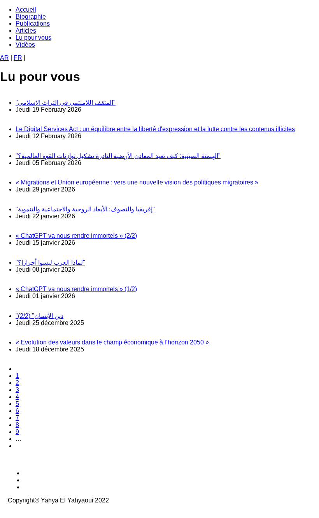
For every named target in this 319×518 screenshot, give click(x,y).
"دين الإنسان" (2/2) (39, 316)
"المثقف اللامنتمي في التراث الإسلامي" (66, 102)
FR (18, 57)
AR (4, 57)
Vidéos (25, 44)
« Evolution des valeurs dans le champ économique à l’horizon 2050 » (112, 342)
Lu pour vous (33, 37)
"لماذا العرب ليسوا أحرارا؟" (50, 262)
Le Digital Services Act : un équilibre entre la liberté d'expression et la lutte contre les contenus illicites (155, 129)
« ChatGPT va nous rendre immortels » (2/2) (76, 235)
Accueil (26, 9)
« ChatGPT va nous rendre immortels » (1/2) (76, 289)
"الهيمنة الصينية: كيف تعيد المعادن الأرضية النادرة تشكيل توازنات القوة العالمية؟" (118, 156)
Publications (33, 23)
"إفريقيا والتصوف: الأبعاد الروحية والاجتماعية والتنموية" (85, 209)
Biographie (31, 16)
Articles (26, 30)
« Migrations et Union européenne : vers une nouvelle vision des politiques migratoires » (137, 182)
